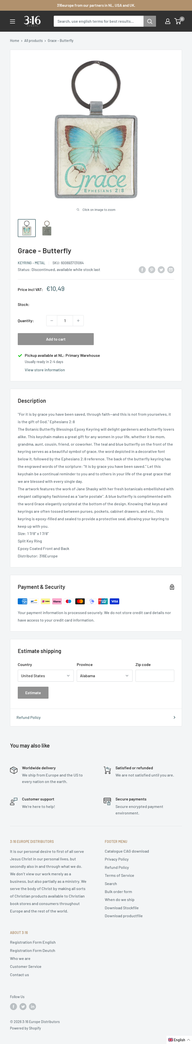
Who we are (20, 958)
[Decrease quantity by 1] (51, 320)
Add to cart (56, 339)
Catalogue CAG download (127, 851)
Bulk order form (118, 891)
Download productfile (124, 915)
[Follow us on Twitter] (23, 1006)
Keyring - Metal (31, 263)
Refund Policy (28, 717)
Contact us (19, 974)
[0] (178, 21)
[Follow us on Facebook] (13, 1006)
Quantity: (26, 320)
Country (25, 664)
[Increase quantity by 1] (78, 320)
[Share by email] (170, 269)
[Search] (150, 21)
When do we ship (119, 899)
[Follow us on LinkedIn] (32, 1006)
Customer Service (26, 966)
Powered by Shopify (25, 1028)
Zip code (143, 664)
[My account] (167, 21)
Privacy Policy (117, 859)
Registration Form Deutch (32, 950)
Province (85, 664)
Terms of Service (119, 875)
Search (111, 883)
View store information (45, 369)
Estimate (33, 692)
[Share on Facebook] (142, 269)
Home (14, 40)
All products (33, 40)
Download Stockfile (122, 907)
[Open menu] (12, 21)
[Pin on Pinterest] (151, 269)
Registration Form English (33, 942)
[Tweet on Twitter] (161, 269)
